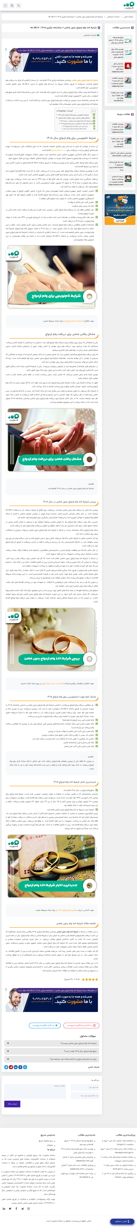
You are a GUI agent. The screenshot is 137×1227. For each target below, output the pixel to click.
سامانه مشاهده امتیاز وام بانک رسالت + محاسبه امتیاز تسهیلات (117, 1159)
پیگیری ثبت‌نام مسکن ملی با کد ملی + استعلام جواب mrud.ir (117, 1175)
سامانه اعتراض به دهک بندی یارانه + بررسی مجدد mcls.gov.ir (118, 1167)
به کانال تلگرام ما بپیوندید (43, 1025)
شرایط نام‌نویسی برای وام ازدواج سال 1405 (73, 115)
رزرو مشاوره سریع (46, 1140)
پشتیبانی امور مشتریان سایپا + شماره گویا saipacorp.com (78, 1159)
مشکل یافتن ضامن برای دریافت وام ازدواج (74, 118)
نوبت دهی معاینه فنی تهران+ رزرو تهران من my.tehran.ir (77, 1175)
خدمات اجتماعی (113, 16)
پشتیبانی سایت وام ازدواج (52, 683)
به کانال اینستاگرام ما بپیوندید (79, 1025)
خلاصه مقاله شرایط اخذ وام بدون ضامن (74, 129)
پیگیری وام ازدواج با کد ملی (66, 910)
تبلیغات (50, 1145)
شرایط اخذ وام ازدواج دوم (73, 321)
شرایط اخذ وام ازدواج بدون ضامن (85, 80)
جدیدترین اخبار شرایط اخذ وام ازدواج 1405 (75, 126)
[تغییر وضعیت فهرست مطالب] (92, 111)
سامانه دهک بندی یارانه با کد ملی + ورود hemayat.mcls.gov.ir (116, 1151)
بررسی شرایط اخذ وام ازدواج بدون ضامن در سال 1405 (77, 121)
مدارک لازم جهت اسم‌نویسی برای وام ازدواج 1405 (77, 124)
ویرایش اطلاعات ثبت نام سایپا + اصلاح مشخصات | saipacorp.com (77, 1167)
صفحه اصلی (128, 16)
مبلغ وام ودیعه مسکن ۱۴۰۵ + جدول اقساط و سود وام (78, 1142)
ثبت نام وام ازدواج (58, 150)
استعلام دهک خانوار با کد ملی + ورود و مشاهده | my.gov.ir (117, 1142)
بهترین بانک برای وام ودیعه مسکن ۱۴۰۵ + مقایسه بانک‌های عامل (77, 1151)
